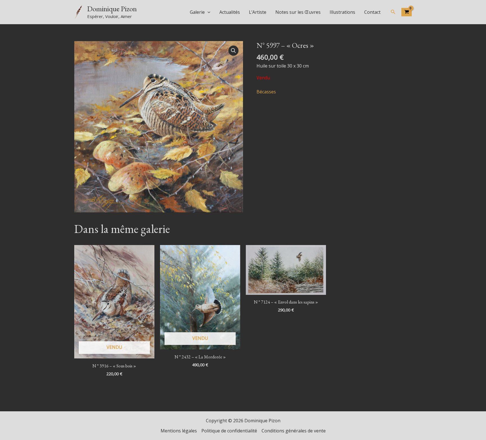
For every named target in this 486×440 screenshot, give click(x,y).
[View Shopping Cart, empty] (406, 12)
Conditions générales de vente (294, 431)
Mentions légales (179, 431)
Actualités (229, 12)
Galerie (197, 12)
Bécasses (266, 92)
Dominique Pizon (112, 9)
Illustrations (342, 12)
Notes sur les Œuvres (298, 12)
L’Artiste (257, 12)
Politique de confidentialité (229, 431)
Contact (372, 12)
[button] (207, 12)
